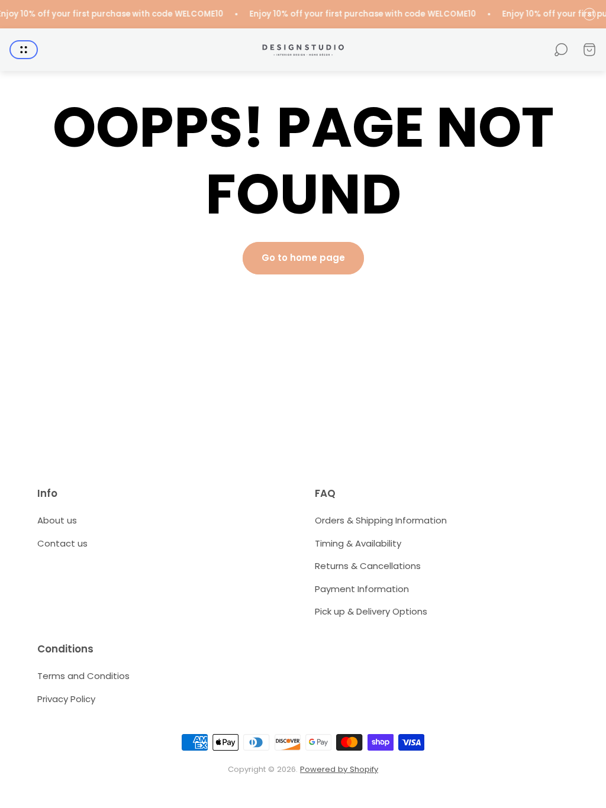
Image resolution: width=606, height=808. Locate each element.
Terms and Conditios (83, 676)
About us (57, 520)
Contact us (62, 543)
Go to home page (303, 257)
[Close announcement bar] (589, 14)
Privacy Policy (66, 699)
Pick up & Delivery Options (371, 611)
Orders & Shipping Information (381, 520)
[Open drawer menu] (23, 49)
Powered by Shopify (339, 769)
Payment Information (362, 589)
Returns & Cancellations (368, 566)
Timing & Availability (358, 543)
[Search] (561, 50)
